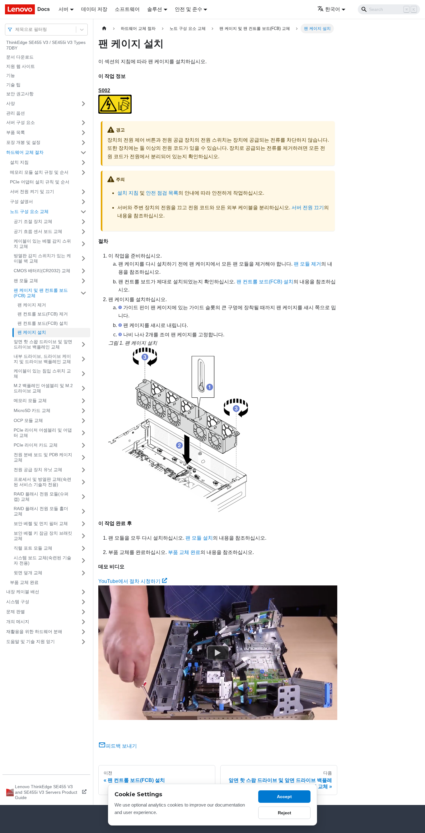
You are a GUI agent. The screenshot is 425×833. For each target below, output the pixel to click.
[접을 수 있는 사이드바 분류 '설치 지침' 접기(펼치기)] (83, 163)
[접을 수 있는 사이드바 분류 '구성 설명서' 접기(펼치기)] (83, 202)
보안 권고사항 (20, 93)
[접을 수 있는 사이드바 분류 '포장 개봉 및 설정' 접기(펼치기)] (83, 143)
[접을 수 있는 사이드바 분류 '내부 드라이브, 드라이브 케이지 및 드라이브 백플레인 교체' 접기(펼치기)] (83, 359)
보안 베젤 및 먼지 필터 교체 (41, 523)
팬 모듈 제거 (307, 264)
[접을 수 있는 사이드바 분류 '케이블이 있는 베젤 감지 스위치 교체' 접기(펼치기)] (83, 244)
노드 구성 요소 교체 (29, 211)
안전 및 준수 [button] (188, 9)
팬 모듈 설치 (199, 538)
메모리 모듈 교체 (30, 400)
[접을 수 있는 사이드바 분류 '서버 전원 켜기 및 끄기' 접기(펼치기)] (83, 192)
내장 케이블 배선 (22, 591)
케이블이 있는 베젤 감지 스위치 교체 (42, 244)
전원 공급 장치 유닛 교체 (38, 469)
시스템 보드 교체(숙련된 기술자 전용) (42, 560)
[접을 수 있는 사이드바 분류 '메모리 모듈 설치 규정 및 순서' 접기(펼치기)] (83, 172)
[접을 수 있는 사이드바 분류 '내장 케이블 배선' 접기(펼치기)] (83, 592)
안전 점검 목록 (162, 193)
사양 (10, 103)
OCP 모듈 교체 (28, 420)
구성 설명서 (21, 201)
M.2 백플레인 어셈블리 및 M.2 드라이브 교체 (43, 388)
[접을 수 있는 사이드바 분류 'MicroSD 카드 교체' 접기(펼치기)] (83, 411)
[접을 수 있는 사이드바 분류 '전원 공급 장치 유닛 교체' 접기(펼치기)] (83, 470)
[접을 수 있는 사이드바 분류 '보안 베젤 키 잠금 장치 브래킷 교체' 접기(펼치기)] (83, 536)
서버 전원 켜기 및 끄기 (32, 191)
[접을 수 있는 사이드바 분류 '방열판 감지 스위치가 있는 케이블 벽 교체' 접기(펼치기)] (83, 258)
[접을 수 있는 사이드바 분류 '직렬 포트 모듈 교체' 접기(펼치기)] (83, 548)
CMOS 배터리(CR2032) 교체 (42, 270)
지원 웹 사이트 (20, 66)
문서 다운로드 (20, 56)
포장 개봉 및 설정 (23, 142)
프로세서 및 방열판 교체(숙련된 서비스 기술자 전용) (42, 482)
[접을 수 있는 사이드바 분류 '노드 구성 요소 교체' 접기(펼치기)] (83, 212)
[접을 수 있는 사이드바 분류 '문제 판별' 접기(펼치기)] (83, 612)
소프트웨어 (127, 9)
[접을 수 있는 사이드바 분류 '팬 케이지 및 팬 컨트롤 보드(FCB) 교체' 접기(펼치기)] (83, 293)
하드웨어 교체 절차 (25, 152)
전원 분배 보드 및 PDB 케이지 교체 (43, 457)
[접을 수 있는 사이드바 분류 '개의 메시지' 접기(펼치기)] (83, 622)
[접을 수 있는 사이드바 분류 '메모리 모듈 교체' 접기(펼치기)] (83, 401)
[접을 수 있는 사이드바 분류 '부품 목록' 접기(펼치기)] (83, 133)
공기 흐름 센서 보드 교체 (38, 231)
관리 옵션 (15, 113)
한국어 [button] (332, 9)
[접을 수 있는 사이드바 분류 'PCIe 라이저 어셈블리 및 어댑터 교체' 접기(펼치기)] (83, 433)
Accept (284, 796)
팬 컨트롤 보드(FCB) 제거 (42, 313)
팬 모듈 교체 (26, 280)
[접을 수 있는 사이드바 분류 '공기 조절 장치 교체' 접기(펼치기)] (83, 222)
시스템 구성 (17, 601)
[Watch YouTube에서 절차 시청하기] (218, 653)
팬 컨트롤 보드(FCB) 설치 (42, 323)
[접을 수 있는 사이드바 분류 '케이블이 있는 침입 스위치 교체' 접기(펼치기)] (83, 374)
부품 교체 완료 (24, 582)
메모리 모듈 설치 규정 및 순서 (39, 172)
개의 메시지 (17, 621)
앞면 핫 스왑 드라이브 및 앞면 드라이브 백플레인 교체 (43, 344)
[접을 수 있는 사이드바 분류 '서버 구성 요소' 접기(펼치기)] (83, 123)
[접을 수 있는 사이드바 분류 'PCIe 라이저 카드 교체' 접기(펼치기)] (83, 445)
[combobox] (15, 29)
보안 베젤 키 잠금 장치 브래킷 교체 (43, 536)
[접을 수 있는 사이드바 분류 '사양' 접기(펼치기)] (83, 104)
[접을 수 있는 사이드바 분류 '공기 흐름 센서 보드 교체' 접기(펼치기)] (83, 232)
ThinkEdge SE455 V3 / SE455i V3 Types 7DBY (46, 45)
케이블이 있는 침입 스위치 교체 (42, 373)
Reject (284, 812)
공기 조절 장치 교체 (33, 221)
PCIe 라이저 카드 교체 (36, 445)
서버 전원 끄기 (308, 207)
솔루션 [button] (154, 9)
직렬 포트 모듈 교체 (33, 548)
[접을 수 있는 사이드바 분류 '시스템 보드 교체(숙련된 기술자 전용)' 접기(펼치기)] (83, 560)
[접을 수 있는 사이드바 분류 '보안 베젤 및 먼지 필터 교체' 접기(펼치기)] (83, 524)
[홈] (104, 28)
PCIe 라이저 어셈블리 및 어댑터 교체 (43, 433)
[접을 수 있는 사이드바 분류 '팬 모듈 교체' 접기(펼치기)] (83, 281)
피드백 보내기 (121, 746)
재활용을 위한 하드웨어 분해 (34, 631)
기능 (10, 75)
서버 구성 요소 (20, 122)
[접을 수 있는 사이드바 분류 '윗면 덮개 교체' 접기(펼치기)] (83, 573)
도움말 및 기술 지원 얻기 (30, 641)
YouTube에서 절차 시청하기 (129, 581)
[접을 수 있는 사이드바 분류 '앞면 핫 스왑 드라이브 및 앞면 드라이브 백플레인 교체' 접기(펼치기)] (83, 344)
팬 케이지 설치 (31, 332)
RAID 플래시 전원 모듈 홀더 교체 (41, 511)
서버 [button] (63, 9)
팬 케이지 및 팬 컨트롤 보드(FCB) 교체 (41, 293)
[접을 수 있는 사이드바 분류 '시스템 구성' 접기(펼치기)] (83, 602)
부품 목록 (15, 132)
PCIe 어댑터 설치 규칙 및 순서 (39, 181)
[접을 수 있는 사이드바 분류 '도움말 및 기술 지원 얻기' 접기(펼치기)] (83, 642)
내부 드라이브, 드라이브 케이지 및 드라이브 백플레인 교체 (42, 359)
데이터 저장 (94, 9)
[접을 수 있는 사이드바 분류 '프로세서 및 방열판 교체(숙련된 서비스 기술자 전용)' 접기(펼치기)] (83, 482)
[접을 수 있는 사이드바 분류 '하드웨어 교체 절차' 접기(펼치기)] (83, 153)
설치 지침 (19, 162)
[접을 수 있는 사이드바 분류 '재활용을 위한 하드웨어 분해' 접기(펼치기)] (83, 632)
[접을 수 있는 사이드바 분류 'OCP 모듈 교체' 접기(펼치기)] (83, 421)
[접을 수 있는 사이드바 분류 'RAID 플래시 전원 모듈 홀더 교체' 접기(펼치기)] (83, 511)
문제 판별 (15, 611)
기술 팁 (13, 84)
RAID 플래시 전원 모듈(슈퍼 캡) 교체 (41, 496)
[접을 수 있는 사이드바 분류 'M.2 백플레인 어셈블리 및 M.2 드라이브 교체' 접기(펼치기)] (83, 388)
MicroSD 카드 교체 (32, 410)
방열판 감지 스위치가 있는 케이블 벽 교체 (42, 258)
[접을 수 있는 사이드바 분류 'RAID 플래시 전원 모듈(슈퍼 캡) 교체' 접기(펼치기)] (83, 497)
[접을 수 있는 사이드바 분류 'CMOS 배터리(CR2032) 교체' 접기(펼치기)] (83, 271)
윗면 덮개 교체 (28, 572)
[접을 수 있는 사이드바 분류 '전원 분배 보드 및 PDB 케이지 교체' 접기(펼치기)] (83, 457)
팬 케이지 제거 (31, 304)
